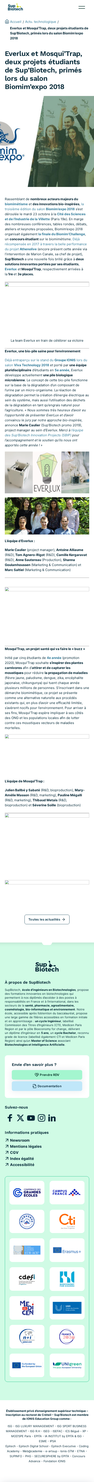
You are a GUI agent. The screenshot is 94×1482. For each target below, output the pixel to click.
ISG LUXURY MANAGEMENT (34, 1426)
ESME (43, 1441)
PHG (28, 1456)
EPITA (38, 1436)
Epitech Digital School (33, 1446)
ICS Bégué (72, 1431)
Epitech (10, 1446)
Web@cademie (32, 1451)
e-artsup (51, 1451)
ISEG (46, 1431)
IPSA (53, 1441)
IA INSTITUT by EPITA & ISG (63, 1436)
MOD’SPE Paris (21, 1436)
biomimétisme (16, 204)
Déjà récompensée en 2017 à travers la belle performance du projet (46, 244)
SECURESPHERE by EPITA (51, 1456)
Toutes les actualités (44, 919)
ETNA (81, 1451)
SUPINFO (16, 1456)
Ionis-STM (67, 1451)
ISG (10, 1426)
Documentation (50, 1086)
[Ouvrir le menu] (82, 7)
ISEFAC (57, 1431)
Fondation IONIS (54, 1461)
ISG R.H (35, 1431)
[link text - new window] (10, 1118)
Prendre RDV (49, 1075)
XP (84, 1431)
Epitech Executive (63, 1446)
